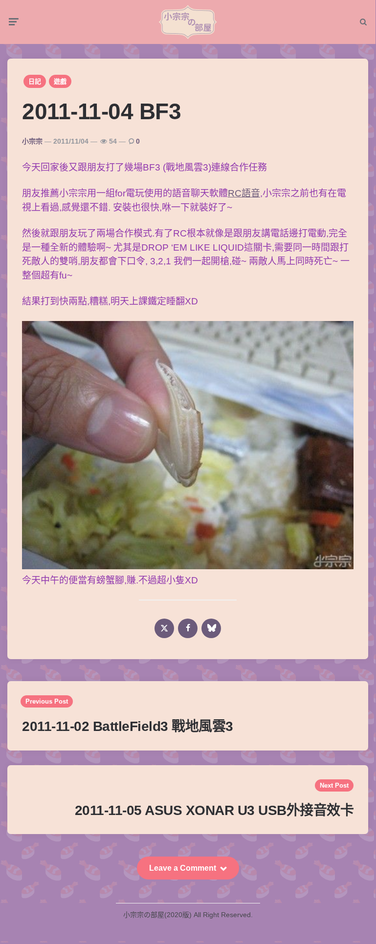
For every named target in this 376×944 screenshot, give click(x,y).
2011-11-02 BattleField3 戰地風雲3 (127, 726)
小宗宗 (32, 141)
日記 (34, 81)
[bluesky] (211, 628)
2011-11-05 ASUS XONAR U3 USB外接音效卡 (214, 810)
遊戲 (60, 81)
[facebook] (188, 628)
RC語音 (244, 193)
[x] (164, 628)
